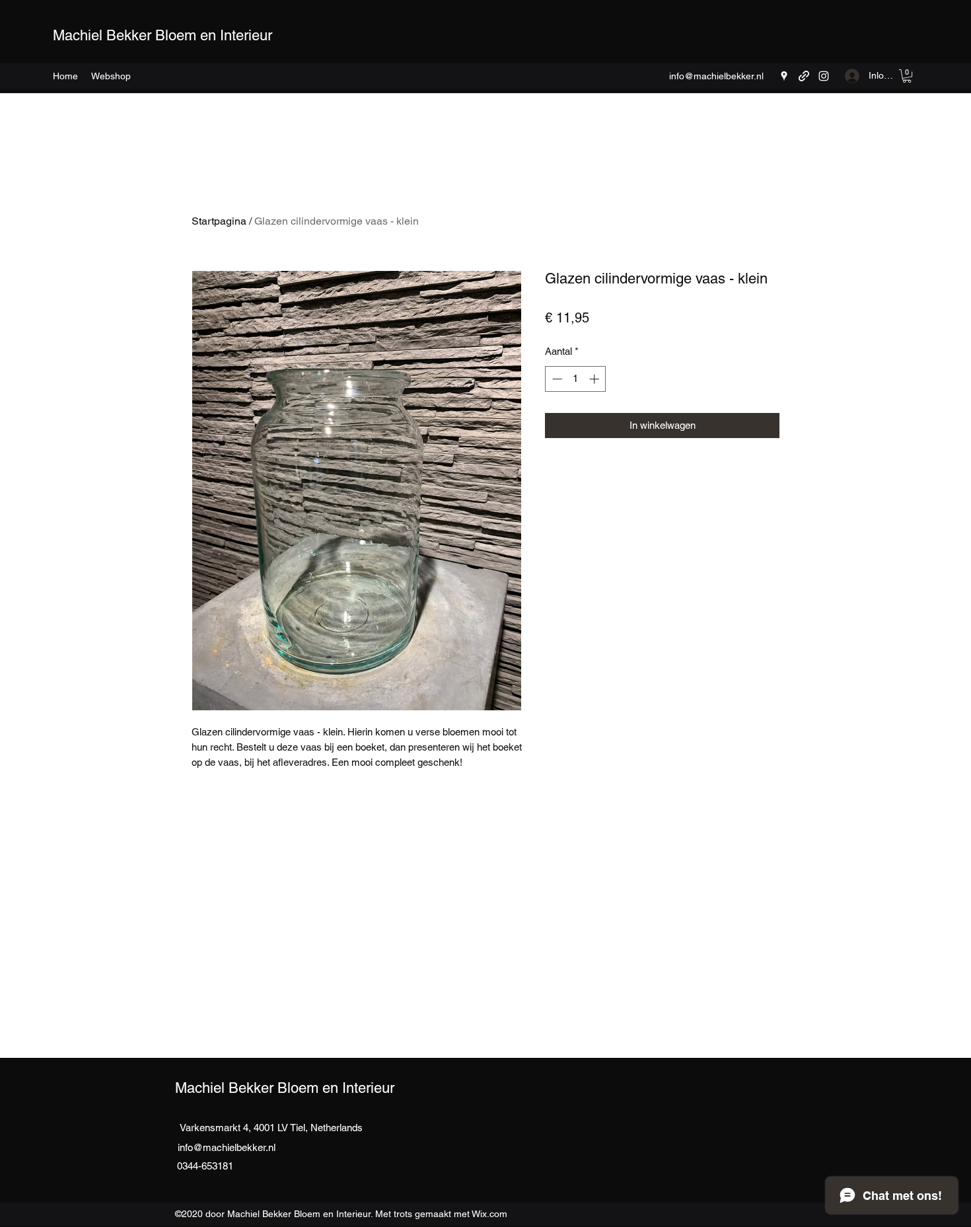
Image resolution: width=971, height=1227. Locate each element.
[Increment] (595, 379)
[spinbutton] (576, 379)
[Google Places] (784, 76)
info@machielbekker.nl (716, 76)
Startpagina (219, 221)
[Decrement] (556, 379)
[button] (111, 76)
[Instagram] (823, 76)
